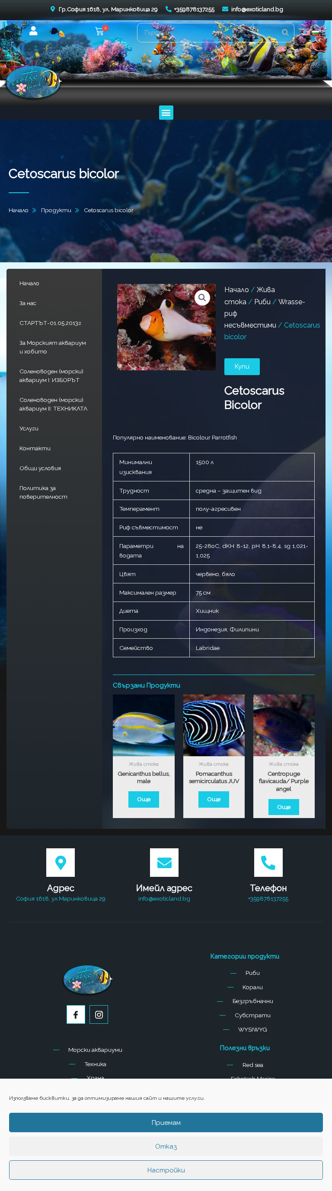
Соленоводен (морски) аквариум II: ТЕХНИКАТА (53, 404)
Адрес (60, 888)
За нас (27, 302)
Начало (29, 283)
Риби (262, 302)
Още (143, 799)
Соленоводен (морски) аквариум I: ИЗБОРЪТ (51, 375)
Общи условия (40, 468)
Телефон (268, 888)
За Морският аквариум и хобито (52, 347)
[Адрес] (60, 862)
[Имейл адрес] (164, 862)
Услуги (28, 428)
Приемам (166, 1123)
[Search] (285, 32)
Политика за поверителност (43, 492)
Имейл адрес (164, 888)
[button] (99, 32)
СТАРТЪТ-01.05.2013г (50, 322)
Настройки (166, 1170)
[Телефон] (268, 862)
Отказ (166, 1146)
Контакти (35, 448)
